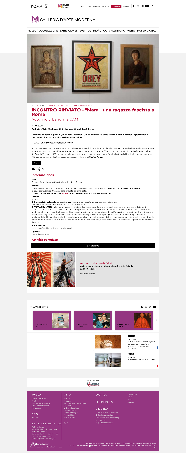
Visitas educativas (71, 408)
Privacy (94, 446)
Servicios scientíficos (46, 423)
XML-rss (154, 446)
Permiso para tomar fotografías (44, 438)
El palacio (36, 417)
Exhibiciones (68, 30)
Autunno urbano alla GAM (96, 263)
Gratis (36, 163)
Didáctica (100, 30)
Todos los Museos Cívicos (96, 6)
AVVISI (65, 193)
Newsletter (36, 408)
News (130, 397)
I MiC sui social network (82, 326)
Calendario (117, 30)
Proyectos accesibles (104, 423)
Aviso (130, 399)
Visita (131, 30)
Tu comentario (70, 417)
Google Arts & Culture (123, 326)
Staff (34, 401)
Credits (127, 446)
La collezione (48, 30)
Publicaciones (38, 427)
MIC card (67, 406)
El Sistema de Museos (41, 403)
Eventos (85, 30)
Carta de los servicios (40, 406)
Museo (32, 30)
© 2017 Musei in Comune (79, 446)
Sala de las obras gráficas (42, 436)
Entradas (67, 401)
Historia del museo (40, 399)
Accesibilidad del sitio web (141, 446)
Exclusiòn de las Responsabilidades (111, 446)
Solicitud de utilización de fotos (45, 434)
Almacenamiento (39, 432)
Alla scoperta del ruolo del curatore (142, 360)
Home (34, 105)
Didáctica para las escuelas (107, 412)
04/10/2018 (141, 344)
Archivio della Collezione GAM (44, 429)
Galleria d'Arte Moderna (67, 19)
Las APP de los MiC (71, 410)
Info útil (67, 399)
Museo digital (146, 30)
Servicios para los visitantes (75, 403)
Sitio (35, 414)
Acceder (126, 6)
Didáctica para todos (104, 415)
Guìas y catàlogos (71, 413)
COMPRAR (116, 6)
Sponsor (131, 402)
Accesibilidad (69, 415)
